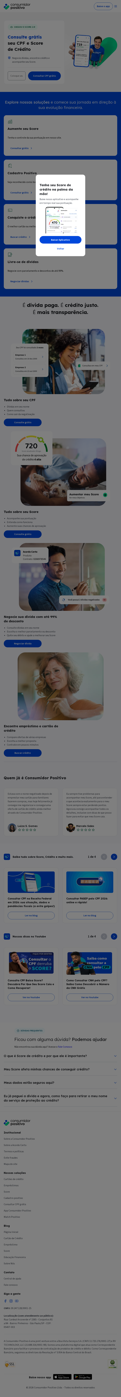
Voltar (60, 248)
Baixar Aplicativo (60, 240)
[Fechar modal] (79, 180)
